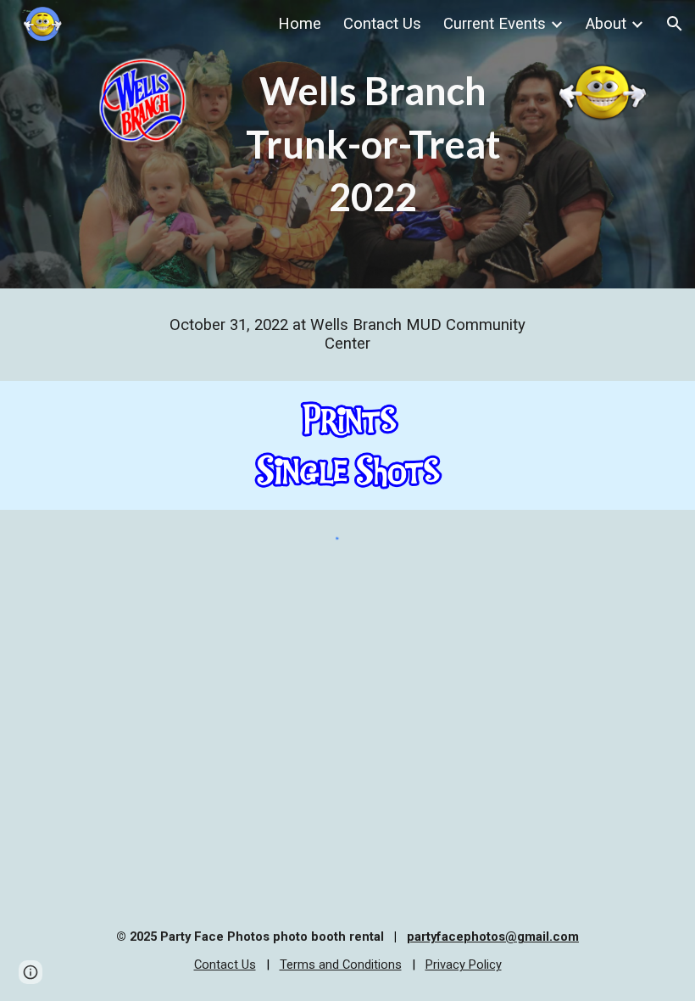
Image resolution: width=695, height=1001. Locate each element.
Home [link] (299, 23)
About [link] (606, 23)
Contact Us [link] (382, 23)
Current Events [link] (494, 23)
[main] (373, 144)
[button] (674, 23)
